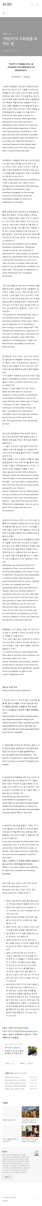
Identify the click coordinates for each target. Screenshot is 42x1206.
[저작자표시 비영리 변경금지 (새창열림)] (30, 1063)
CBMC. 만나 (9, 1073)
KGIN (7, 4)
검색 (32, 4)
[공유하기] (11, 1063)
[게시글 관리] (14, 1063)
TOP (37, 1198)
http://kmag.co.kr (11, 1044)
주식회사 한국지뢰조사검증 (13, 1047)
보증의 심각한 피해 (12, 1077)
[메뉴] (37, 4)
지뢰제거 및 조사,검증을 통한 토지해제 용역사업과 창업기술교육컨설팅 (14, 1052)
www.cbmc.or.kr (30, 1031)
